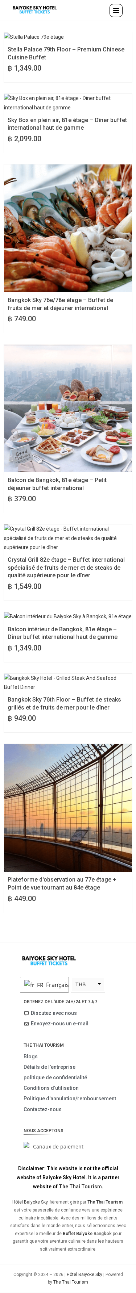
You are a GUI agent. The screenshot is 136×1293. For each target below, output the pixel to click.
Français (55, 985)
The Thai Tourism (80, 1186)
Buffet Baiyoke (77, 1233)
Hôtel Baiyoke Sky (30, 1202)
